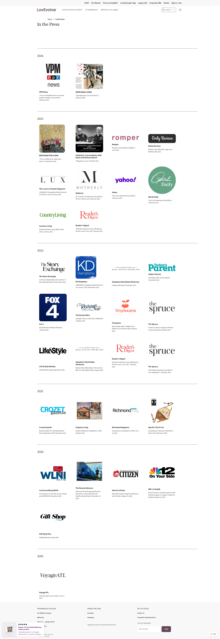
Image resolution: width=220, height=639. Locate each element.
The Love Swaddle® (110, 3)
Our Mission (96, 3)
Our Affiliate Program (44, 613)
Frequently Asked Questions (146, 617)
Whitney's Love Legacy (109, 9)
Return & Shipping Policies (46, 622)
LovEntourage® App (128, 3)
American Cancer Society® (72, 9)
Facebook (90, 613)
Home (50, 19)
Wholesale (40, 617)
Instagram (90, 617)
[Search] (163, 10)
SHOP (86, 3)
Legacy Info (142, 3)
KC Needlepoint (92, 9)
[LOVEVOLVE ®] (46, 9)
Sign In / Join (176, 3)
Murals (166, 3)
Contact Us (140, 613)
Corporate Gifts (155, 3)
